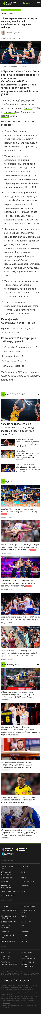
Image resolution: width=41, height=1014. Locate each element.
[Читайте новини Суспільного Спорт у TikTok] (29, 980)
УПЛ (23, 872)
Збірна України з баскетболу (11, 10)
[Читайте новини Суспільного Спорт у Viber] (20, 980)
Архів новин (26, 952)
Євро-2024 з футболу (6, 927)
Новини (25, 866)
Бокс (23, 926)
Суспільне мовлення (5, 957)
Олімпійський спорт (7, 936)
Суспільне (6, 1003)
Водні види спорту (10, 941)
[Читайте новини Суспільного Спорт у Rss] (11, 980)
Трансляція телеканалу (6, 873)
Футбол (4, 882)
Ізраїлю (5, 115)
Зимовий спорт (8, 922)
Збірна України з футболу (8, 917)
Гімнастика (6, 931)
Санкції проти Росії (10, 891)
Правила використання (28, 957)
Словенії (28, 107)
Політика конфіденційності (9, 963)
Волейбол (26, 885)
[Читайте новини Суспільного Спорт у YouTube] (7, 980)
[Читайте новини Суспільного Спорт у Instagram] (24, 980)
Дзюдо (24, 935)
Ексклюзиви (7, 878)
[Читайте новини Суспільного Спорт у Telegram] (16, 980)
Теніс (23, 878)
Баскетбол (27, 10)
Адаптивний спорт (9, 910)
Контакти (5, 952)
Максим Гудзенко (13, 33)
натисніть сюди (31, 1005)
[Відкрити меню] (39, 3)
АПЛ (23, 891)
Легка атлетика (28, 882)
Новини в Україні (7, 13)
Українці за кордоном (6, 886)
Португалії (9, 111)
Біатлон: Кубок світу (8, 867)
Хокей (24, 941)
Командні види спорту (28, 911)
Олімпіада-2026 (8, 895)
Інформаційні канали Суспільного (27, 964)
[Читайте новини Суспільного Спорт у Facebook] (3, 980)
